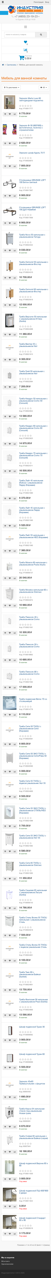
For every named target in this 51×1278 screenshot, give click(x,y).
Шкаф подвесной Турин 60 (32, 1054)
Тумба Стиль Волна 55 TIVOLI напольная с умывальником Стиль (33, 920)
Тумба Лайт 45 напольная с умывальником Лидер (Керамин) (32, 510)
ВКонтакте (5, 1261)
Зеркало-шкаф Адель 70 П (32, 153)
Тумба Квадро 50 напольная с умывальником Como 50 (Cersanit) (33, 401)
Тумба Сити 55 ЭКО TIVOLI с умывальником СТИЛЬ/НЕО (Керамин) (32, 811)
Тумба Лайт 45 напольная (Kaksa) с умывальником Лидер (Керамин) (31, 483)
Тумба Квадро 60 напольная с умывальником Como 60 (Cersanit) (33, 428)
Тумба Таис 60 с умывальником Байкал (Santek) (30, 974)
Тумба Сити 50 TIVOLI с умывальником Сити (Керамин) (30, 729)
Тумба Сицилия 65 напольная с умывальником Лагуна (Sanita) (33, 892)
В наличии (23, 116)
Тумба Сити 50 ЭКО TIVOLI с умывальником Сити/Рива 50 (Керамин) (33, 756)
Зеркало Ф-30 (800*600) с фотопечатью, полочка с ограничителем (31, 128)
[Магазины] (3, 2)
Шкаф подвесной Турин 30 (32, 1027)
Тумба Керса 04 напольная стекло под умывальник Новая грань (31, 1111)
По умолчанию (11, 87)
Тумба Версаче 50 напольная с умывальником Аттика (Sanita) (33, 319)
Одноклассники (7, 1264)
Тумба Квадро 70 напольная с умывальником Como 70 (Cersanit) (33, 455)
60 (44, 87)
